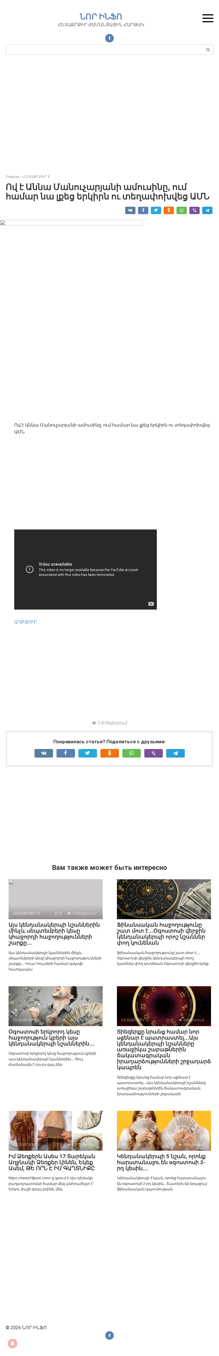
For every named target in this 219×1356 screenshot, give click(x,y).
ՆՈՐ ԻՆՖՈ (101, 16)
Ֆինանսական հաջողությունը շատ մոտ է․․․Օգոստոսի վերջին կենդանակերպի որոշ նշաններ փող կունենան (161, 933)
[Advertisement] (109, 117)
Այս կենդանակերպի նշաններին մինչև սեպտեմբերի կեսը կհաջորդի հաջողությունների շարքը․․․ (54, 933)
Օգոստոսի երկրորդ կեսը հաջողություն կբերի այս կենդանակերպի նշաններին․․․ (51, 1037)
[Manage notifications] (12, 1343)
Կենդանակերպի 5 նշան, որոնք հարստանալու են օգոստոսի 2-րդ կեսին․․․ (161, 1162)
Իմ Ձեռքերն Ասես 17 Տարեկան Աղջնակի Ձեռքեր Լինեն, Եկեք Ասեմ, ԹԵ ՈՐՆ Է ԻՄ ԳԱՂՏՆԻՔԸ (52, 1162)
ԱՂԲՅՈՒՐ (25, 622)
